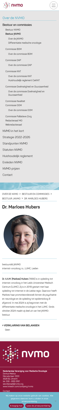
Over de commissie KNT (20, 76)
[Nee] (55, 401)
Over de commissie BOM (20, 54)
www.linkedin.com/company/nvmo (18, 387)
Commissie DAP (13, 60)
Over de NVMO (13, 18)
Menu (54, 5)
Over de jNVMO (15, 39)
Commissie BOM (13, 49)
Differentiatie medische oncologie (24, 43)
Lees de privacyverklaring (38, 406)
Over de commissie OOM (20, 110)
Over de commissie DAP (20, 65)
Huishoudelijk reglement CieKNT (24, 80)
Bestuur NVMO (12, 30)
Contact (7, 175)
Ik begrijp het (16, 406)
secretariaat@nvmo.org (13, 384)
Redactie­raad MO (13, 121)
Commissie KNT (13, 71)
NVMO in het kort (13, 131)
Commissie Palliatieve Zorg (18, 117)
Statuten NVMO (12, 150)
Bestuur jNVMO (13, 34)
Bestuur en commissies (17, 25)
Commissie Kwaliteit (15, 101)
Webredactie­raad (13, 125)
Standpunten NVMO (15, 143)
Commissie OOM (13, 105)
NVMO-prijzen (11, 168)
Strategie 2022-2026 (16, 137)
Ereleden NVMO (12, 162)
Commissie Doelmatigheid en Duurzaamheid (26, 87)
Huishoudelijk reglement (18, 156)
